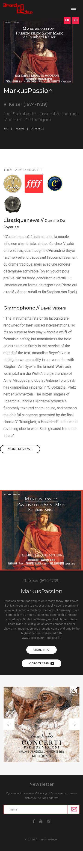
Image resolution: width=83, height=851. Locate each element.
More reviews (20, 449)
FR (67, 20)
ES (76, 20)
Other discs (37, 128)
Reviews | (21, 128)
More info (41, 649)
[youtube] (41, 821)
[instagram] (48, 821)
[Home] (18, 8)
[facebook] (34, 821)
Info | (7, 128)
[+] (59, 637)
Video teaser (39, 663)
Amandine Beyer (47, 839)
